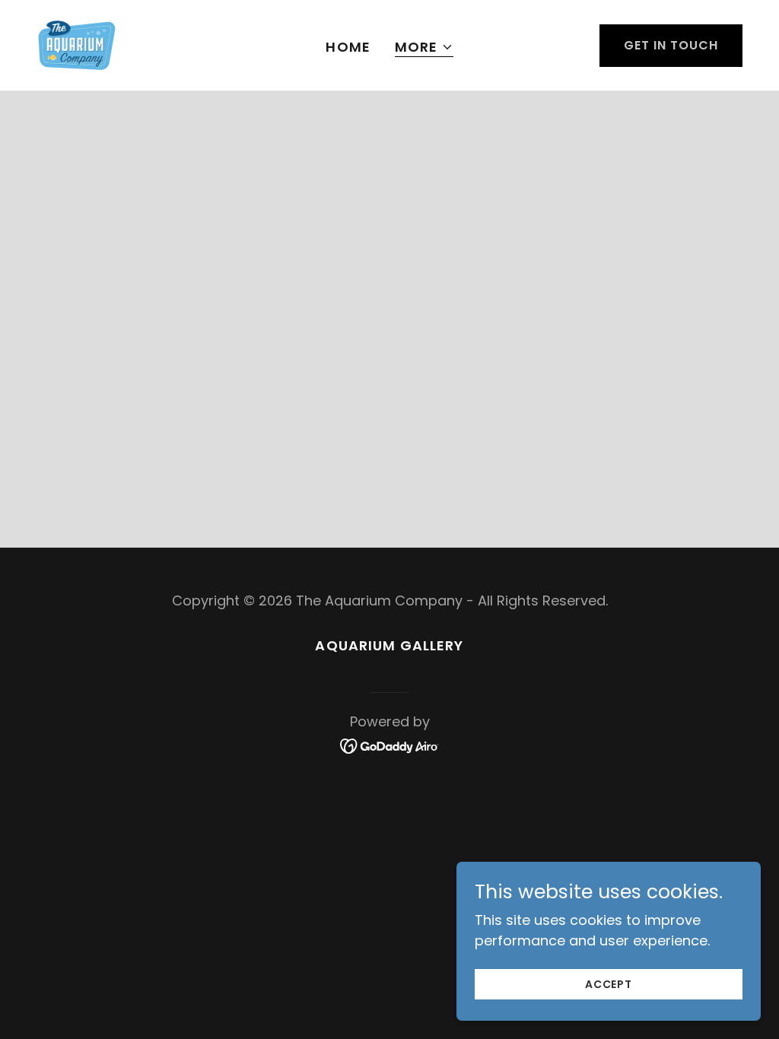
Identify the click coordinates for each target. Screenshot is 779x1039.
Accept (608, 984)
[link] (77, 43)
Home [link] (348, 46)
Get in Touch (671, 45)
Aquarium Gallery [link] (389, 645)
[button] (424, 47)
